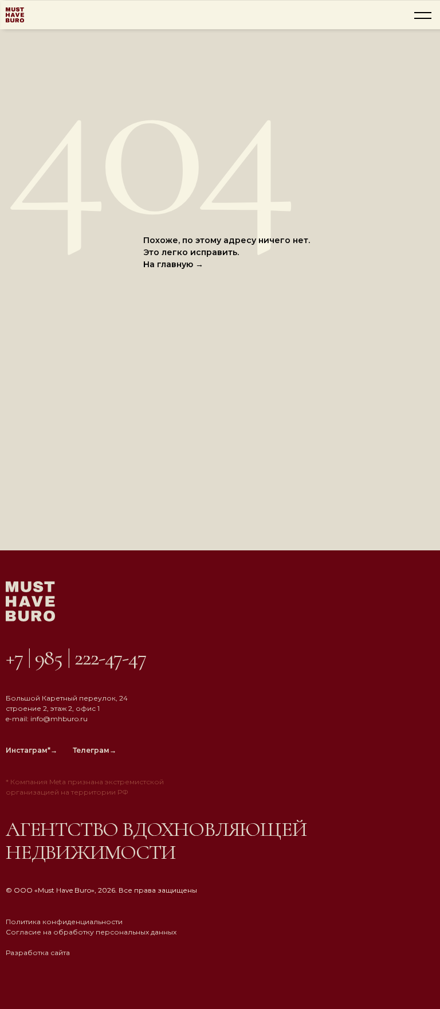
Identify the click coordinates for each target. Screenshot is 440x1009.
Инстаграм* (31, 750)
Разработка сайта (38, 952)
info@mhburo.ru (59, 718)
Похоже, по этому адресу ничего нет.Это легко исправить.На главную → (226, 252)
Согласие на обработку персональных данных (91, 932)
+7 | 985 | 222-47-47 (76, 657)
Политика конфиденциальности (64, 921)
